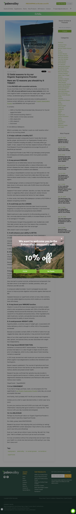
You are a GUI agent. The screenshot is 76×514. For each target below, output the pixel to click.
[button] (73, 511)
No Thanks (51, 271)
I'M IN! (25, 271)
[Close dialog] (61, 238)
